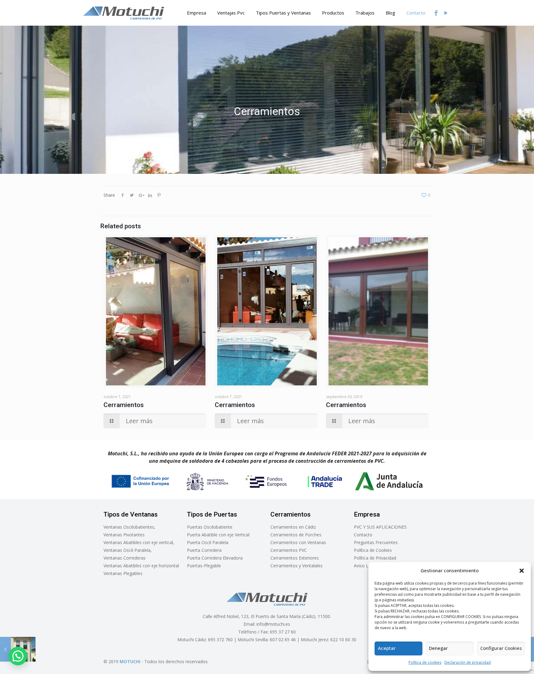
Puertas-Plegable (204, 566)
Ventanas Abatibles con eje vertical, (139, 542)
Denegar (438, 648)
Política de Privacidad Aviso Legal (375, 562)
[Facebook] (436, 13)
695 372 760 (220, 639)
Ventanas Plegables (123, 573)
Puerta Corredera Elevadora (215, 558)
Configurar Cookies (501, 648)
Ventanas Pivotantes (124, 535)
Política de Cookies (373, 550)
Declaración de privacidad (467, 662)
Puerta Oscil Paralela (207, 542)
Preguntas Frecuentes (376, 542)
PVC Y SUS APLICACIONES (380, 527)
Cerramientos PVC (288, 550)
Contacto (363, 535)
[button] (522, 571)
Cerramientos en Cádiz (293, 527)
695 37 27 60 (283, 632)
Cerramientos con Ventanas (298, 542)
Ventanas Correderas (125, 558)
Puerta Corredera (204, 550)
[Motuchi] (123, 12)
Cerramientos (124, 405)
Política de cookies (425, 662)
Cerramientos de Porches (295, 535)
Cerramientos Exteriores (294, 558)
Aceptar (387, 648)
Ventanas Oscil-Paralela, (128, 550)
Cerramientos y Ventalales (296, 566)
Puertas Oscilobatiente (209, 527)
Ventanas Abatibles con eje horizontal (141, 566)
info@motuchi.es (273, 624)
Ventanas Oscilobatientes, (129, 527)
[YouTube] (446, 13)
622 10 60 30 (343, 639)
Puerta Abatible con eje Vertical (218, 535)
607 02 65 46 (283, 639)
